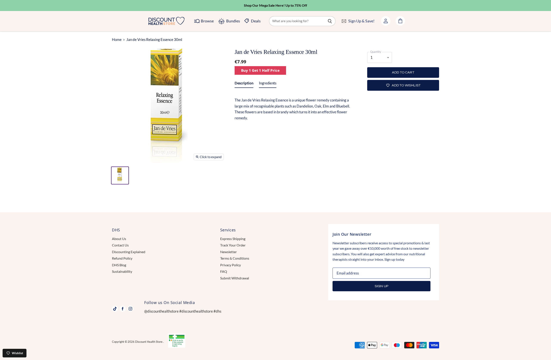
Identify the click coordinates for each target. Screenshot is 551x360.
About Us (119, 239)
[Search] (330, 21)
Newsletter (228, 252)
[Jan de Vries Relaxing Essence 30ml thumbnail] (119, 175)
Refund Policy (122, 258)
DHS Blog (119, 265)
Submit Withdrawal (234, 278)
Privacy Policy (230, 265)
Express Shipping (232, 239)
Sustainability (122, 271)
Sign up (381, 286)
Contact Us (120, 245)
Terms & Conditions (234, 258)
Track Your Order (233, 245)
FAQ (223, 271)
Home (117, 39)
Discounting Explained (128, 252)
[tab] (244, 84)
